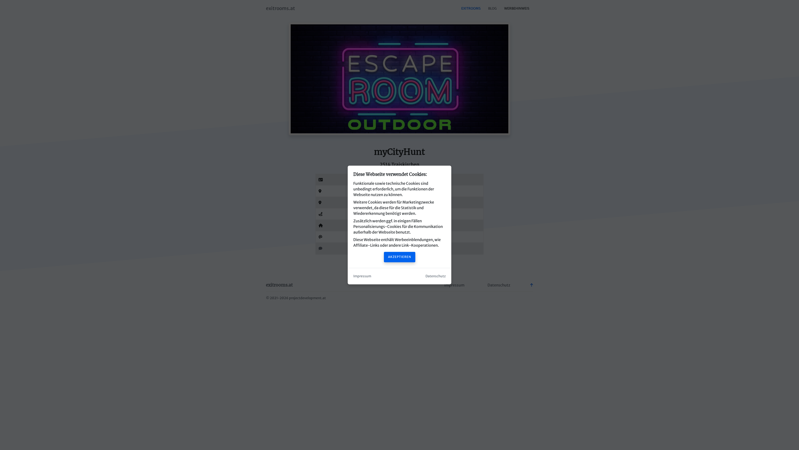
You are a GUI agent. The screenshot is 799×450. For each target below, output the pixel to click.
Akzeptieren (399, 257)
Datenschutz (436, 276)
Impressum (362, 276)
